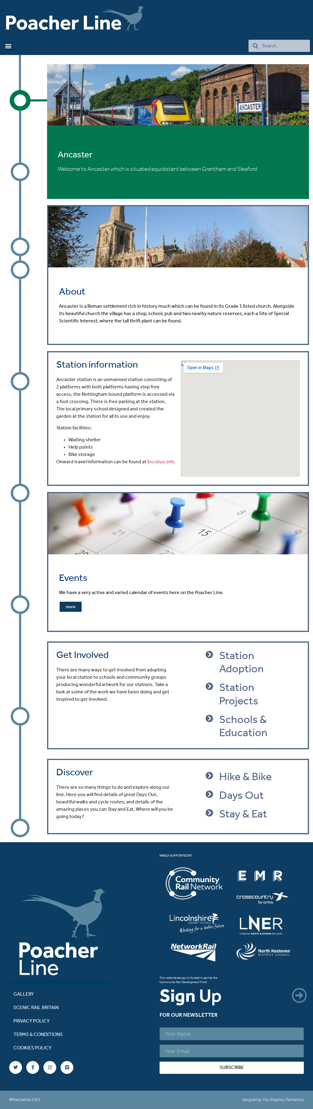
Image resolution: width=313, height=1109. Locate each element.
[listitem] (199, 884)
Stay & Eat (243, 814)
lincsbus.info (161, 462)
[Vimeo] (67, 1067)
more (70, 606)
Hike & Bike (245, 777)
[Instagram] (49, 1067)
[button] (8, 46)
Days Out (241, 796)
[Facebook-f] (32, 1067)
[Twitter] (15, 1067)
